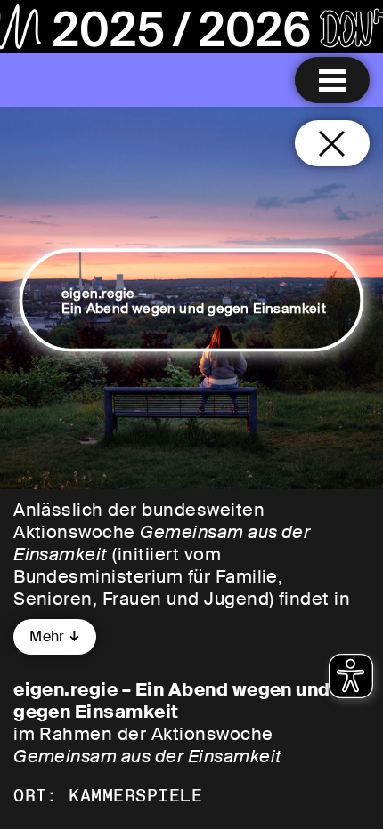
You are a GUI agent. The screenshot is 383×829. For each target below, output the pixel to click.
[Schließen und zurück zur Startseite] (332, 143)
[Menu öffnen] (332, 80)
